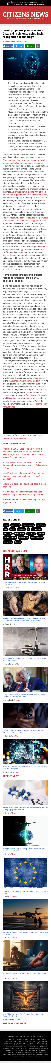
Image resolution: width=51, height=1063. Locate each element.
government (15, 525)
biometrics (31, 533)
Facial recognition (10, 538)
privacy (6, 525)
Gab (30, 46)
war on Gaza (8, 542)
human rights (36, 529)
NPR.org (41, 499)
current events (19, 533)
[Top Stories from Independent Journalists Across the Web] (25, 20)
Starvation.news (14, 398)
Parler (19, 46)
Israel (5, 529)
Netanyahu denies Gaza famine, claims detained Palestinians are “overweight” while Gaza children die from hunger (25, 620)
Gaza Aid (18, 542)
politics (12, 529)
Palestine (41, 533)
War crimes (8, 533)
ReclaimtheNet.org (28, 499)
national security (28, 525)
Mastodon (9, 46)
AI (28, 529)
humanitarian (23, 538)
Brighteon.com (9, 502)
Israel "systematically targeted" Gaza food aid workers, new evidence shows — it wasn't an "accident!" (23, 476)
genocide (21, 529)
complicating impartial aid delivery (27, 381)
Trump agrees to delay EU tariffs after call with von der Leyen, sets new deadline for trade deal (25, 696)
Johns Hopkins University (35, 395)
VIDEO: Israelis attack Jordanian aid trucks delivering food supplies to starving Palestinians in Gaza (25, 465)
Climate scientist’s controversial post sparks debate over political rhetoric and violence (23, 731)
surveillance (41, 525)
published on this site (37, 1052)
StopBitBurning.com (14, 4)
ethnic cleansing (37, 538)
